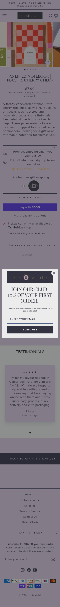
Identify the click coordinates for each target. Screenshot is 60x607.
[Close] (54, 273)
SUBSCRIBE (30, 329)
